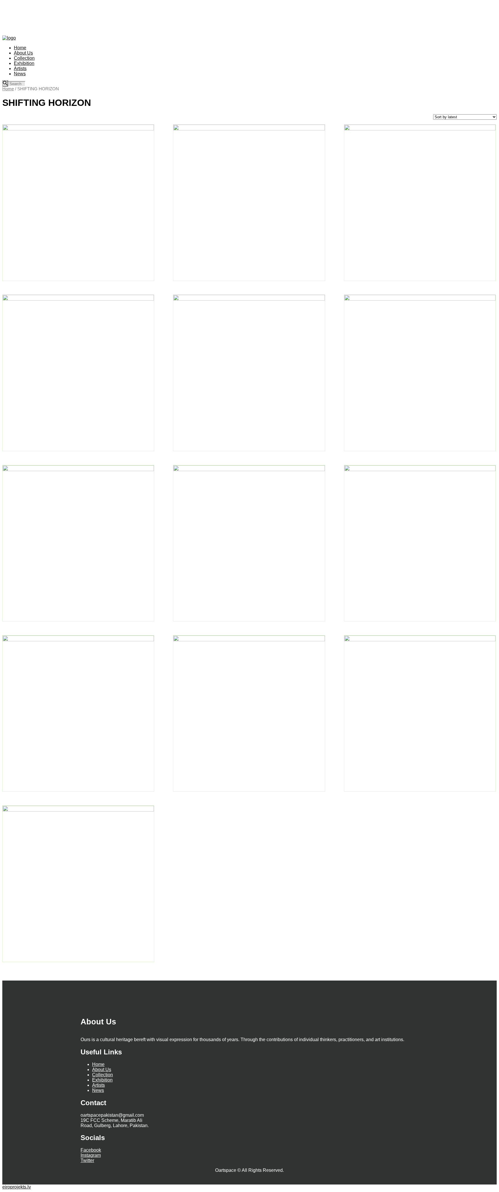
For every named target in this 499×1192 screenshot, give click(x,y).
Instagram (91, 1155)
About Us (101, 1069)
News (98, 1090)
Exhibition (102, 1079)
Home (8, 89)
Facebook (91, 1150)
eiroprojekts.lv (16, 1186)
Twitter (87, 1160)
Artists (98, 1085)
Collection (102, 1074)
